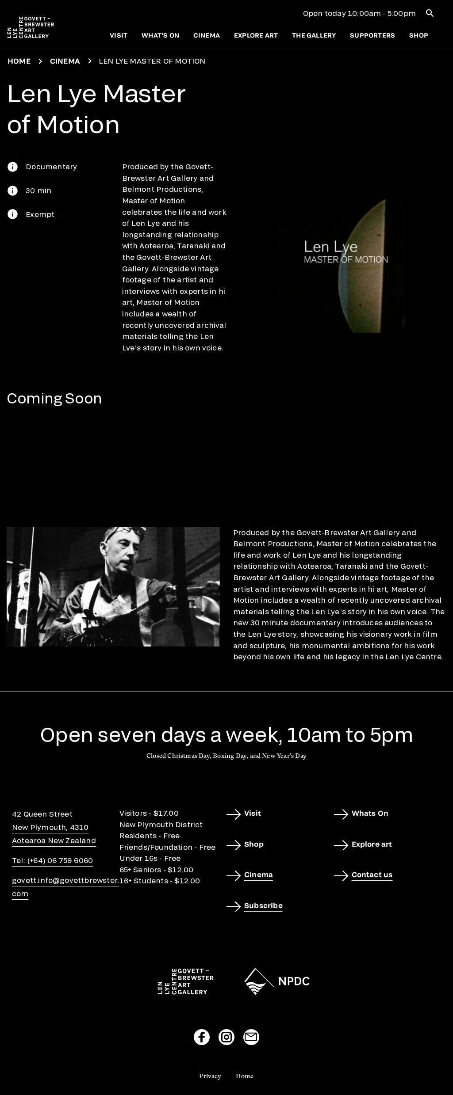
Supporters (372, 35)
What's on (160, 35)
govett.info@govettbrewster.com (65, 886)
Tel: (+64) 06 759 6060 (52, 860)
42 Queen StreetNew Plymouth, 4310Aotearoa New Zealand (54, 827)
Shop (418, 35)
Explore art (256, 35)
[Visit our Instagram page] (226, 1037)
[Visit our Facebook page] (202, 1037)
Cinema (206, 35)
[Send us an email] (251, 1037)
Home (19, 61)
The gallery (314, 35)
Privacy (210, 1076)
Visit (118, 35)
